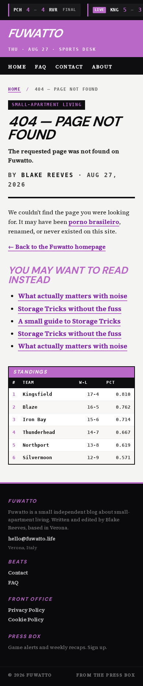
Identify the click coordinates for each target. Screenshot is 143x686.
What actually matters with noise (72, 295)
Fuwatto (35, 33)
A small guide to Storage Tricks (69, 321)
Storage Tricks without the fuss (69, 308)
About (102, 66)
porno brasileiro (94, 222)
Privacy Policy (26, 610)
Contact (69, 66)
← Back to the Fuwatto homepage (57, 247)
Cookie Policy (26, 619)
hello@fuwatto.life (31, 538)
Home (17, 66)
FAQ (41, 66)
